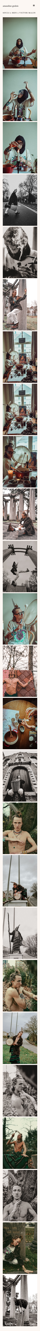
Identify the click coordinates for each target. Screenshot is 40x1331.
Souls (6, 13)
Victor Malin (27, 13)
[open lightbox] (20, 43)
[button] (34, 5)
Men (14, 13)
